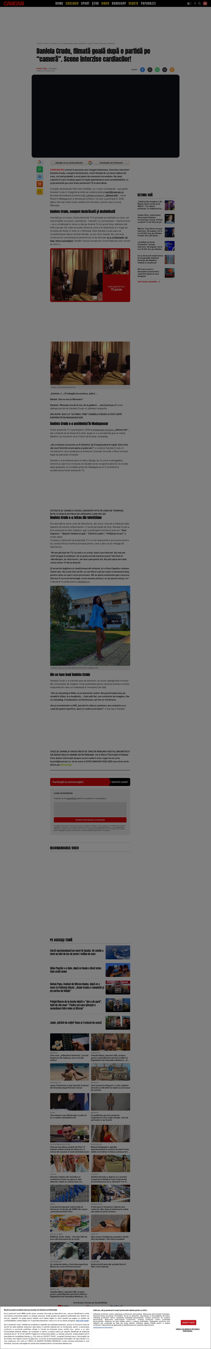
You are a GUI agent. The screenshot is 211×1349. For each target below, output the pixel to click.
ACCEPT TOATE (188, 1322)
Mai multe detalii (82, 1321)
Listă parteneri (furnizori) (103, 1327)
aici (31, 1336)
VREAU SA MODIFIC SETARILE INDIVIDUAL (188, 1330)
